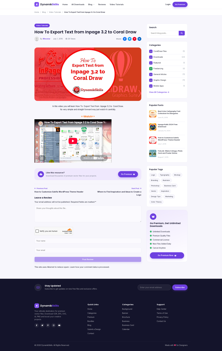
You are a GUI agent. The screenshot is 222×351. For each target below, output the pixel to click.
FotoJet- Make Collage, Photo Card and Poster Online (170, 152)
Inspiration (165, 191)
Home (65, 4)
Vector (153, 191)
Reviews (102, 4)
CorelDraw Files (160, 51)
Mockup (177, 175)
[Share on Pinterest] (134, 39)
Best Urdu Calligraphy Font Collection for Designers (169, 112)
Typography (164, 175)
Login (167, 4)
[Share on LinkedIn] (139, 39)
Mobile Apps (159, 86)
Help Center (161, 309)
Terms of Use (162, 313)
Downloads (158, 57)
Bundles (90, 321)
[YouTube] (59, 325)
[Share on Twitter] (130, 39)
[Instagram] (53, 325)
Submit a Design (94, 329)
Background (127, 309)
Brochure (126, 317)
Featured (157, 63)
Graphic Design (160, 80)
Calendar (126, 329)
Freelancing (158, 69)
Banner (125, 313)
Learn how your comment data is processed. (89, 267)
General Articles (160, 74)
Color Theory (156, 202)
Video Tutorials (117, 4)
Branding (154, 180)
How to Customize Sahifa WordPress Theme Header (58, 192)
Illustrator (166, 180)
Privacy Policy (162, 317)
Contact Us (161, 321)
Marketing (169, 196)
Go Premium (180, 4)
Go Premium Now (165, 255)
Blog (90, 4)
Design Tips (155, 196)
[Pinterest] (48, 325)
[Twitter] (42, 325)
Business (126, 321)
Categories (91, 313)
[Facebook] (36, 325)
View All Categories (158, 92)
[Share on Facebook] (125, 39)
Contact (90, 333)
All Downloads (78, 4)
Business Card (169, 186)
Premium (90, 317)
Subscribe (180, 287)
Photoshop (155, 186)
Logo (153, 175)
